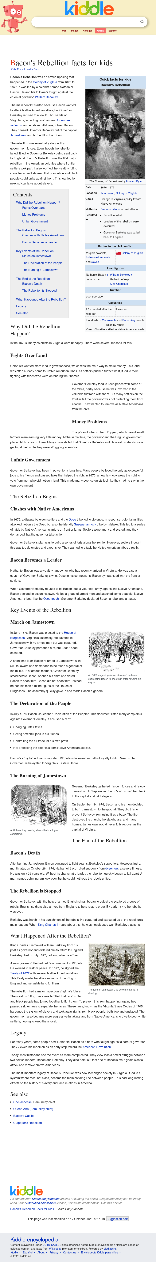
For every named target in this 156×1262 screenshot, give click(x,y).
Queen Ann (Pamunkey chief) (33, 1109)
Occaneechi (109, 320)
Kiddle (14, 1252)
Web (64, 30)
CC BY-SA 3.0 (51, 1245)
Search (142, 21)
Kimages (87, 30)
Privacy (53, 1252)
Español (112, 30)
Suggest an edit (117, 1219)
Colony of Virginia (126, 193)
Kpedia (100, 30)
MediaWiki (109, 1248)
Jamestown (107, 193)
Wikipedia (55, 1248)
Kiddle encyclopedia (46, 1198)
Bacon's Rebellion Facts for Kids (32, 1209)
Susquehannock (85, 524)
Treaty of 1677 (19, 973)
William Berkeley (120, 274)
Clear (134, 22)
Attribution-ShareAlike (41, 1203)
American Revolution (97, 1047)
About (41, 1252)
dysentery (111, 868)
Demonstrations (110, 209)
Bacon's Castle (23, 1115)
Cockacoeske (22, 1102)
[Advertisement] (78, 45)
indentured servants (98, 257)
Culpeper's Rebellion (27, 1122)
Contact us (69, 1252)
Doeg (72, 519)
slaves (95, 262)
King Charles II (119, 284)
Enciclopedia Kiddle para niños (99, 1252)
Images (75, 30)
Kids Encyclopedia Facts (25, 69)
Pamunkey (128, 320)
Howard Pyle (134, 181)
